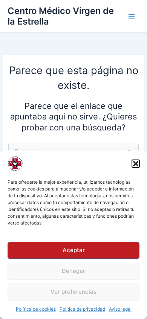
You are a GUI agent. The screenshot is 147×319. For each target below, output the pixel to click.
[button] (135, 163)
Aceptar (74, 250)
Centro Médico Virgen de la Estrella (61, 16)
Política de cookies (36, 309)
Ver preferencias (73, 291)
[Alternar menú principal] (131, 16)
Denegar (73, 270)
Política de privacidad (82, 309)
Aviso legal (120, 309)
